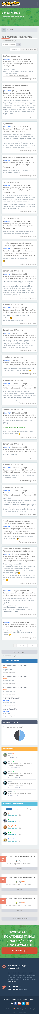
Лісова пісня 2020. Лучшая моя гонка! (19, 794)
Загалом (8, 809)
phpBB (33, 1009)
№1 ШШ (10, 756)
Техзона (10, 129)
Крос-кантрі (8, 670)
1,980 (19, 828)
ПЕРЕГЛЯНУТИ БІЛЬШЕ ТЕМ (19, 919)
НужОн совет (8, 123)
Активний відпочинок (15, 276)
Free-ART (7, 59)
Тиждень (30, 809)
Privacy (14, 999)
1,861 (19, 841)
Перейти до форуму (19, 652)
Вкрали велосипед (11, 182)
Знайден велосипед (11, 56)
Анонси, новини (9, 692)
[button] (36, 645)
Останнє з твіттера (17, 988)
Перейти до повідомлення (27, 79)
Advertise (7, 999)
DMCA (19, 999)
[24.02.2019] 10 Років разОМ (11, 698)
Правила (25, 999)
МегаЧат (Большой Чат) (10, 709)
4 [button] (23, 645)
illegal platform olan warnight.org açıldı (15, 665)
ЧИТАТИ (19, 869)
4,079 (19, 815)
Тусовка (7, 713)
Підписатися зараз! (19, 950)
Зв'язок (31, 999)
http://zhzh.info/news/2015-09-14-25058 (15, 75)
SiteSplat (22, 1009)
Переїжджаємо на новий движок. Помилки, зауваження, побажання (18, 244)
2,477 (19, 822)
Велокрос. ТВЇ (9, 681)
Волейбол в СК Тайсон (13, 271)
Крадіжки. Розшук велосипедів (18, 61)
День (19, 809)
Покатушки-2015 (13, 163)
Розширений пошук (9, 41)
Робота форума (13, 251)
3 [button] (20, 645)
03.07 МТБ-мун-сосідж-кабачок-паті (18, 157)
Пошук (18, 44)
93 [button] (32, 645)
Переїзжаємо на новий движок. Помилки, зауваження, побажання (18, 522)
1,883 (19, 835)
